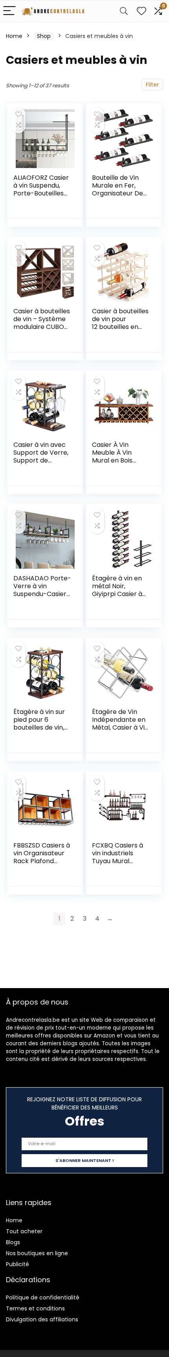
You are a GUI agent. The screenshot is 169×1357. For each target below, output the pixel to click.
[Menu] (9, 11)
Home (14, 36)
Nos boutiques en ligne (37, 1253)
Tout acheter (24, 1231)
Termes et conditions (35, 1308)
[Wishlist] (141, 11)
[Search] (123, 11)
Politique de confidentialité (42, 1297)
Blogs (13, 1242)
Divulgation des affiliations (42, 1319)
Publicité (17, 1264)
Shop (44, 36)
